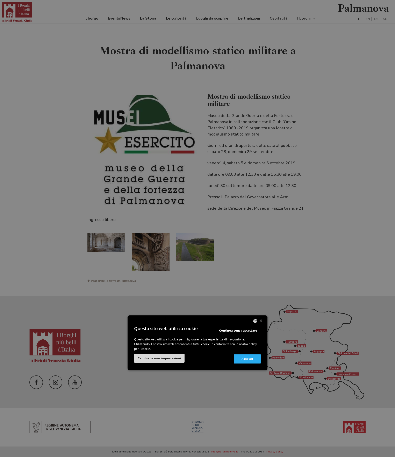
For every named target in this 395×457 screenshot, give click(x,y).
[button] (159, 358)
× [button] (260, 320)
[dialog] (197, 342)
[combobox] (255, 321)
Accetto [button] (247, 359)
